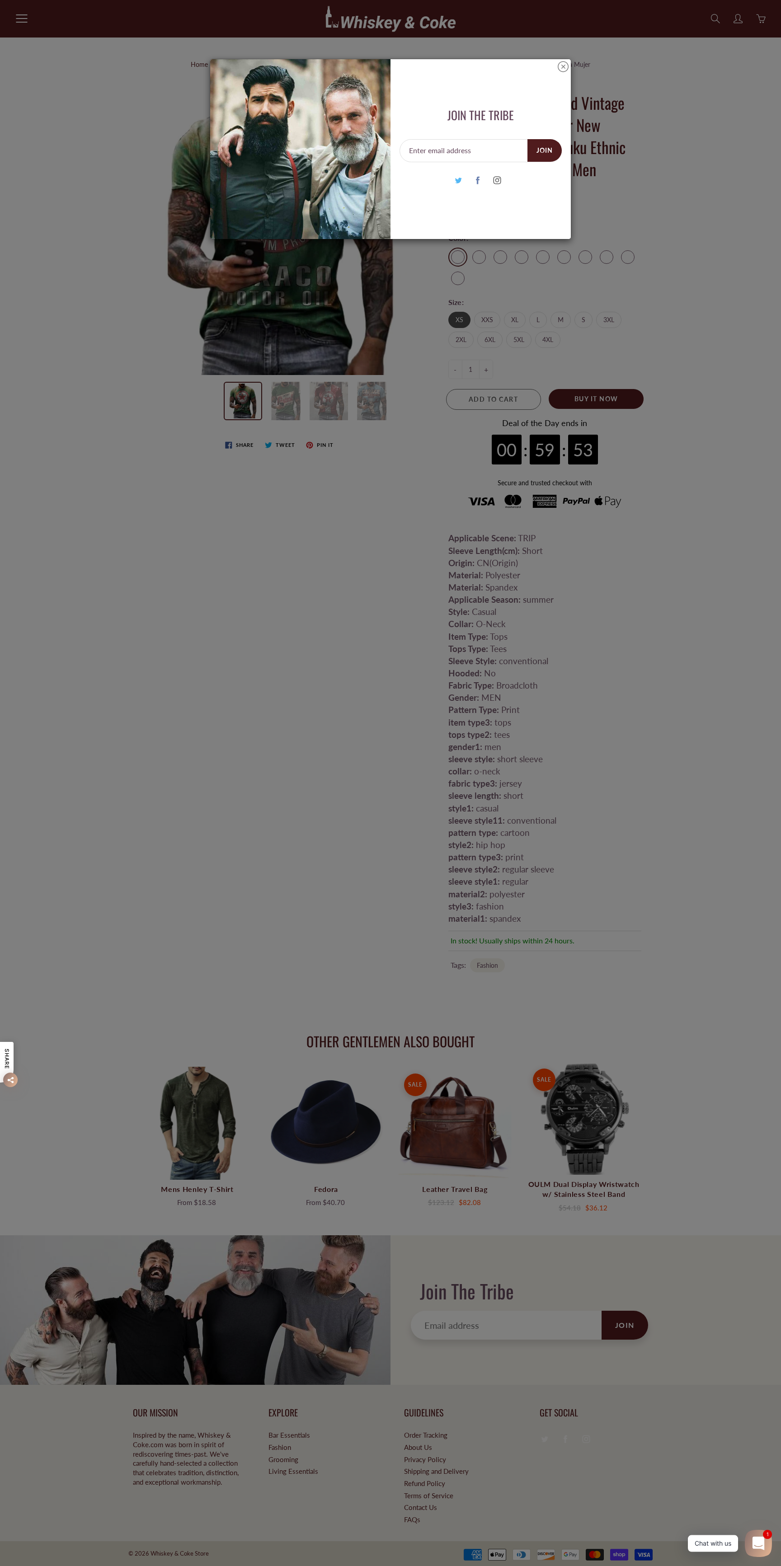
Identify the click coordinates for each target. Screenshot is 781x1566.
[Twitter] (458, 180)
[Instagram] (497, 180)
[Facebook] (477, 180)
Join (544, 150)
